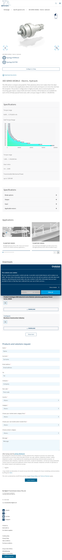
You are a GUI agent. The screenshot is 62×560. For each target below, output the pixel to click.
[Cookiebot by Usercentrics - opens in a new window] (53, 267)
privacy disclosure (20, 454)
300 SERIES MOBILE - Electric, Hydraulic (39, 9)
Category (5, 405)
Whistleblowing (6, 551)
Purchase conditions (7, 543)
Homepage (7, 9)
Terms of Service (45, 476)
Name (4, 348)
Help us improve (9, 556)
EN (5, 303)
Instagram (7, 519)
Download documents (10, 75)
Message (5, 438)
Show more (31, 334)
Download (31, 309)
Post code (5, 389)
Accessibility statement (7, 556)
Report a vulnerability (7, 553)
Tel (3, 372)
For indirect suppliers (7, 530)
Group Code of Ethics (7, 548)
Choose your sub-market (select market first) (14, 421)
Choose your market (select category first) (14, 413)
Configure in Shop (31, 69)
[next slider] (58, 252)
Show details (53, 287)
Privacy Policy (34, 476)
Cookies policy (5, 536)
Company (5, 380)
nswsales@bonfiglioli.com (11, 502)
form (11, 472)
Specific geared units (19, 9)
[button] (31, 195)
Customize (30, 292)
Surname (5, 356)
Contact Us (5, 525)
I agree (6, 467)
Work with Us (5, 528)
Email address (6, 364)
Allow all (50, 292)
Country (5, 397)
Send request (31, 480)
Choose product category (9, 430)
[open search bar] (56, 3)
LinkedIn (7, 510)
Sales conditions (6, 540)
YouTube (7, 516)
